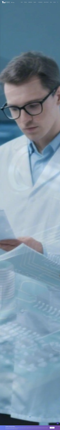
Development (40, 2)
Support (35, 2)
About (51, 2)
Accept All (52, 427)
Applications (30, 2)
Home (22, 2)
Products (25, 2)
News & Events (46, 2)
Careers (54, 2)
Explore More (7, 219)
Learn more (16, 428)
